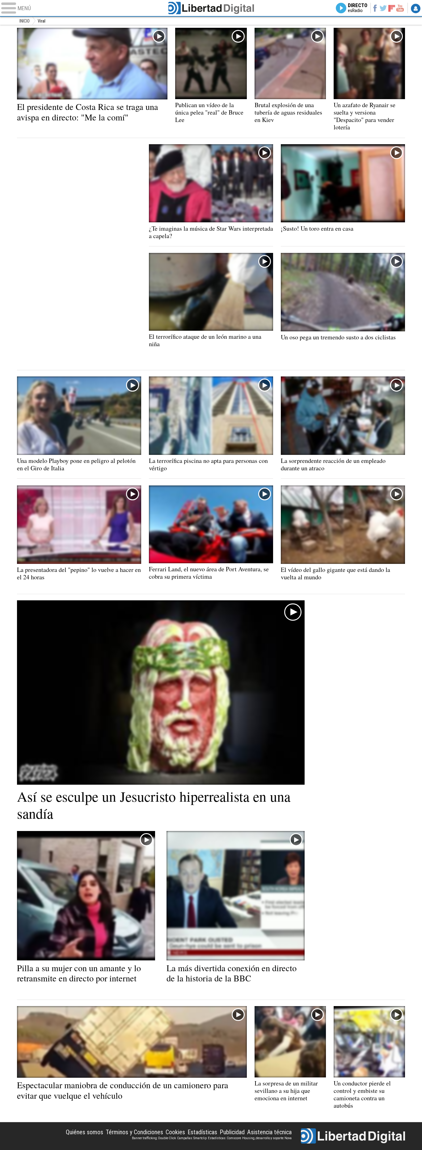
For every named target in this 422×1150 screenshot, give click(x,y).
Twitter (383, 8)
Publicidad (232, 1132)
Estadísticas (202, 1132)
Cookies (175, 1132)
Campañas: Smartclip (192, 1138)
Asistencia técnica (269, 1132)
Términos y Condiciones (134, 1132)
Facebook (375, 8)
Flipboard (391, 8)
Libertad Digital (211, 8)
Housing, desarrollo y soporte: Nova (267, 1138)
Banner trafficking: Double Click (154, 1138)
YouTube (400, 8)
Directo (357, 8)
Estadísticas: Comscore (224, 1138)
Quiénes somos (84, 1132)
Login (415, 8)
